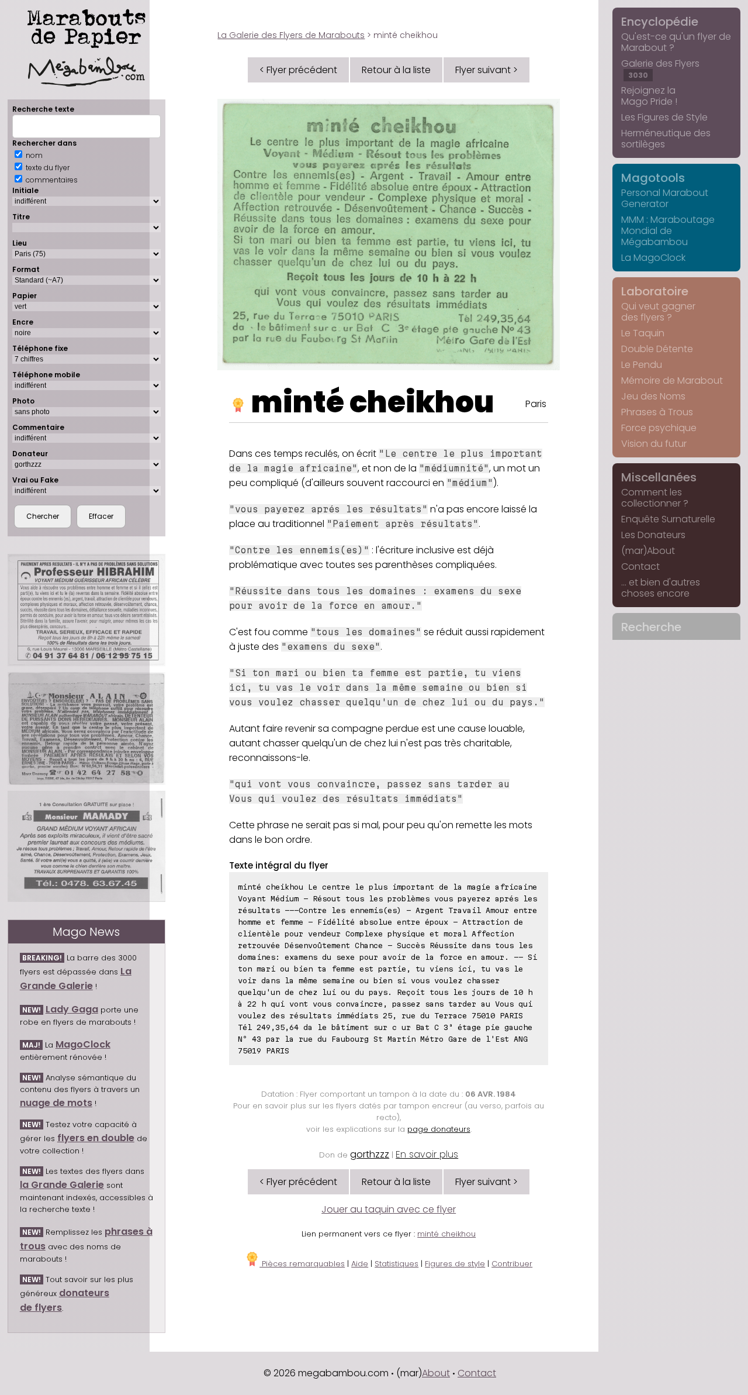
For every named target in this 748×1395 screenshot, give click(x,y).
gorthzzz (369, 1154)
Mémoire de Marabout (672, 380)
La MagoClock (653, 257)
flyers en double (95, 1138)
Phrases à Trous (657, 412)
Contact (640, 566)
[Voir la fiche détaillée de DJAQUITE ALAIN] (86, 728)
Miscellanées (659, 477)
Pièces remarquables (302, 1263)
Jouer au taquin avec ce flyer (388, 1209)
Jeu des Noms (653, 396)
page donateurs (438, 1129)
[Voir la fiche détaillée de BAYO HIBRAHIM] (86, 610)
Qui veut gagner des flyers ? (658, 311)
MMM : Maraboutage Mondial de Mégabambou (668, 231)
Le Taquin (642, 333)
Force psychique (659, 428)
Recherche (651, 627)
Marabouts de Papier (86, 26)
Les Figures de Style (664, 117)
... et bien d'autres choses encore (660, 588)
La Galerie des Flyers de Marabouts (291, 35)
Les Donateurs (653, 535)
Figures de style (455, 1263)
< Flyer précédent (298, 70)
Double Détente (657, 349)
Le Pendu (641, 364)
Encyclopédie (659, 21)
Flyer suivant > (486, 70)
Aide (359, 1263)
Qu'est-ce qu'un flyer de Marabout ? (676, 42)
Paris (535, 404)
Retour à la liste (396, 70)
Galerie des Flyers (660, 68)
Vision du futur (654, 443)
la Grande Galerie (62, 1184)
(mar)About (648, 550)
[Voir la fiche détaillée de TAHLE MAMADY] (86, 846)
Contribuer (511, 1263)
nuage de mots (56, 1103)
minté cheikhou (372, 402)
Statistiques (396, 1263)
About (436, 1373)
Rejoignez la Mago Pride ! (649, 96)
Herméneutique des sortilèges (666, 138)
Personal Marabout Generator (664, 198)
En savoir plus (427, 1154)
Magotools (653, 178)
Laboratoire (654, 291)
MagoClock (83, 1044)
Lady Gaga (72, 1009)
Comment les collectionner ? (654, 497)
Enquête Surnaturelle (668, 519)
